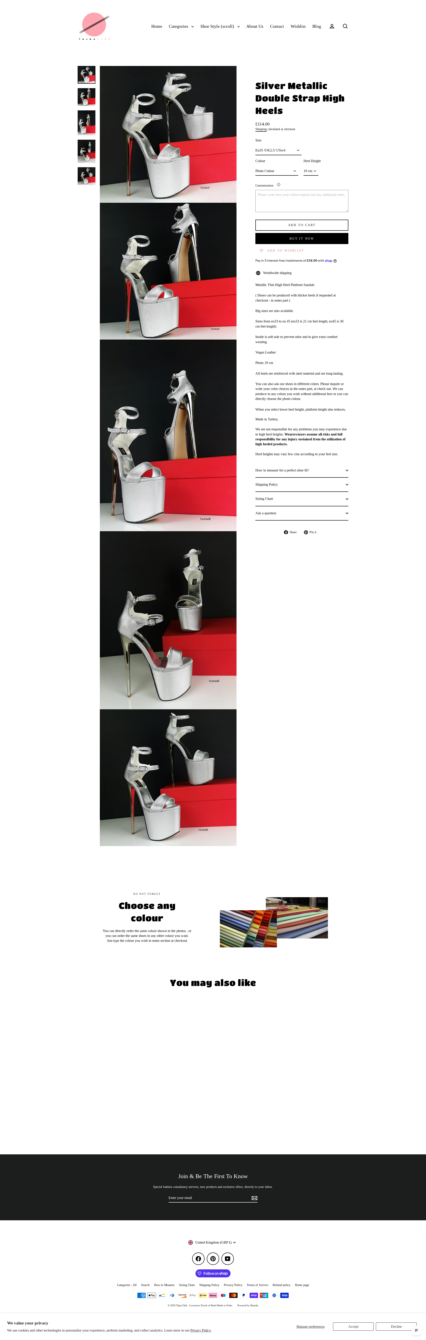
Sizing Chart (264, 499)
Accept (353, 1326)
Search (145, 1285)
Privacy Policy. (200, 1330)
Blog (316, 26)
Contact (277, 26)
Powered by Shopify (247, 1305)
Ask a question (265, 513)
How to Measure (164, 1285)
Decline (396, 1326)
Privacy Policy (233, 1285)
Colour (260, 161)
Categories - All (127, 1285)
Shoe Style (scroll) (217, 26)
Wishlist (298, 26)
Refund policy (281, 1285)
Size (258, 140)
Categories (179, 26)
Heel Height (312, 161)
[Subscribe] (253, 1198)
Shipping (261, 129)
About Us (254, 26)
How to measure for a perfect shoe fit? (282, 470)
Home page (302, 1285)
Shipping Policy (266, 484)
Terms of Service (257, 1285)
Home (156, 26)
